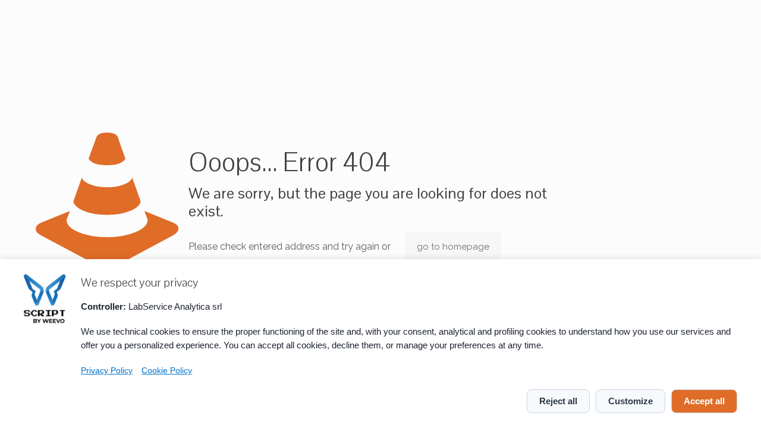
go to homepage (453, 246)
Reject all (558, 401)
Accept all (704, 401)
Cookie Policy (166, 370)
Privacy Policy (107, 370)
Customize (630, 401)
